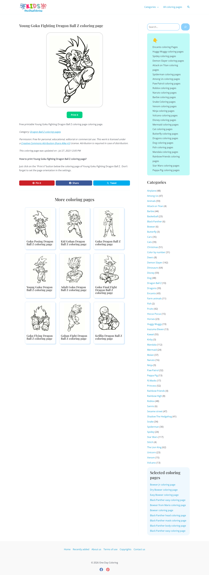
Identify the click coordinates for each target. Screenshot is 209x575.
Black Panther (154, 221)
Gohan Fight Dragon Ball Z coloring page (74, 337)
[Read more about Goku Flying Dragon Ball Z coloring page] (40, 317)
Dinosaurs (152, 267)
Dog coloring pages (163, 142)
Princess (151, 385)
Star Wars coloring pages (166, 165)
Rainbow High (154, 396)
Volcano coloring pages (165, 115)
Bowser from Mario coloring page (168, 505)
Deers (150, 257)
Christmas (152, 247)
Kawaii (150, 334)
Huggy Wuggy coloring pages (168, 51)
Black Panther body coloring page (168, 525)
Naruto (151, 360)
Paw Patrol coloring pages (166, 83)
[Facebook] (101, 569)
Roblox (151, 401)
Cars (149, 236)
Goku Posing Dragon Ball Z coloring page (40, 242)
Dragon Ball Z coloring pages (45, 131)
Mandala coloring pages (165, 152)
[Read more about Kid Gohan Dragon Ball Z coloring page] (74, 223)
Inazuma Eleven (155, 329)
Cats (149, 242)
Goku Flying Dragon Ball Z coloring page (40, 337)
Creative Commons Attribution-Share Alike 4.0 (45, 143)
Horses (151, 319)
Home (67, 549)
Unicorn (151, 452)
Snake (150, 421)
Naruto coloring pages (165, 92)
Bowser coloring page (161, 510)
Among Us (152, 195)
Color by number (156, 252)
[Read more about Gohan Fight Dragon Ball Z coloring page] (74, 317)
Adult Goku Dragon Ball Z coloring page (74, 288)
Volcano (151, 462)
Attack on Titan (155, 206)
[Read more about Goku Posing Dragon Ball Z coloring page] (40, 223)
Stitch (150, 442)
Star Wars (152, 437)
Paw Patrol (153, 370)
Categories (150, 7)
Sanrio (150, 406)
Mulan (150, 354)
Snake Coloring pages (164, 101)
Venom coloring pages (165, 106)
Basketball (152, 216)
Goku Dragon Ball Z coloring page (108, 242)
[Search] (185, 27)
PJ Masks (151, 380)
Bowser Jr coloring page (162, 484)
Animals (151, 201)
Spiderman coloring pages (167, 74)
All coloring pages (172, 7)
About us (96, 549)
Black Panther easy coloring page (167, 500)
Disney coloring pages (164, 120)
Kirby (150, 339)
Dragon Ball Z (154, 283)
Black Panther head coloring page (168, 515)
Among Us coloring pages (166, 79)
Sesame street (155, 411)
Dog (149, 278)
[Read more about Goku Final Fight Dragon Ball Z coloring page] (109, 269)
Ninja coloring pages (163, 110)
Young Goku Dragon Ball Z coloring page (39, 288)
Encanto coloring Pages (165, 47)
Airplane (151, 190)
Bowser (151, 226)
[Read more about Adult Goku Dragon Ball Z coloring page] (74, 269)
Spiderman (153, 426)
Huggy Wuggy (154, 324)
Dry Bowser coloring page (164, 489)
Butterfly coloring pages (165, 133)
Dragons (151, 288)
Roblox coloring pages (164, 88)
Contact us (139, 549)
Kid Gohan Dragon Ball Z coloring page (74, 242)
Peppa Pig (152, 375)
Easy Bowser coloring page (164, 494)
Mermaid (152, 349)
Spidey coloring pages (164, 56)
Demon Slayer (154, 262)
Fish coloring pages (163, 147)
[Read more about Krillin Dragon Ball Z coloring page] (109, 317)
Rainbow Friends (156, 390)
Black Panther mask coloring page (168, 520)
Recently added (81, 549)
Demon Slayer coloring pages (168, 60)
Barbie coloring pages (164, 97)
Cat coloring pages (162, 129)
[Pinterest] (108, 569)
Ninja (150, 365)
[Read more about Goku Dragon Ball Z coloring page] (109, 223)
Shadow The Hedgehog (159, 416)
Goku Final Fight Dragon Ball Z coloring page (106, 290)
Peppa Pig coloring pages (166, 170)
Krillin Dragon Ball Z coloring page (108, 337)
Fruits (150, 308)
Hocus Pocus (154, 313)
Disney (150, 272)
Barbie (150, 211)
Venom (151, 457)
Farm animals (154, 298)
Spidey (150, 431)
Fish (149, 303)
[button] (157, 7)
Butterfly (151, 231)
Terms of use (110, 549)
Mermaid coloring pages (166, 124)
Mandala (151, 344)
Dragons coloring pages (165, 138)
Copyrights (125, 549)
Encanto (151, 293)
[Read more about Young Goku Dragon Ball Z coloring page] (40, 269)
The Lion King (154, 447)
